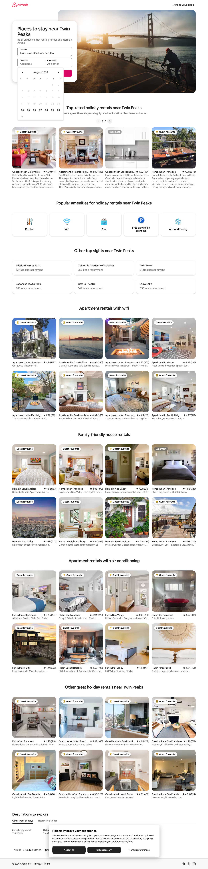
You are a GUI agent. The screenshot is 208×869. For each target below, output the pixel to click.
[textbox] (31, 64)
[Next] (109, 121)
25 (28, 110)
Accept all (69, 850)
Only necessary (104, 850)
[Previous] (98, 121)
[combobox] (44, 53)
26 (34, 110)
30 (58, 110)
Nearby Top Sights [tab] (47, 820)
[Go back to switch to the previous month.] (23, 72)
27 (40, 110)
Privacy (37, 863)
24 (22, 110)
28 (46, 110)
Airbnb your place (184, 4)
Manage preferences (139, 850)
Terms (47, 863)
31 (22, 116)
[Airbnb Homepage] (20, 5)
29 (52, 110)
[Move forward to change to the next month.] (58, 72)
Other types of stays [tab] (22, 820)
